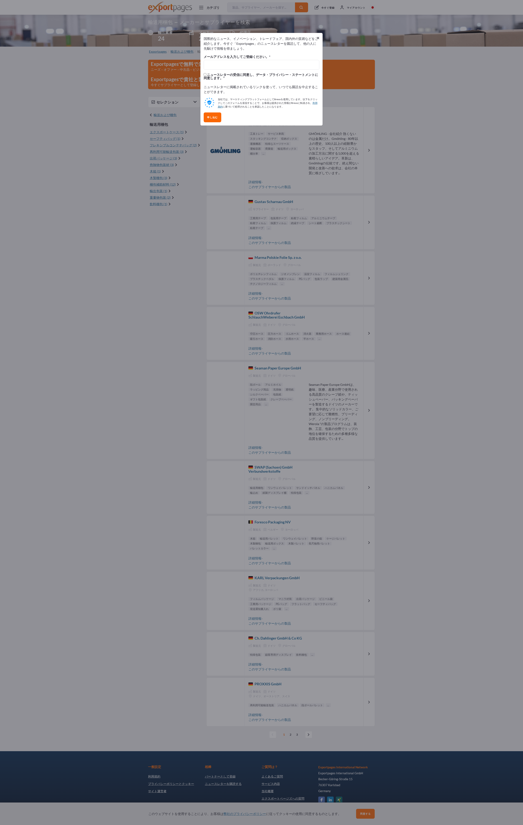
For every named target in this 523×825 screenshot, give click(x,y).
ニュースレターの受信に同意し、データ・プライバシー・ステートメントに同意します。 (261, 76)
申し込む (212, 117)
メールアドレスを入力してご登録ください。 (236, 56)
